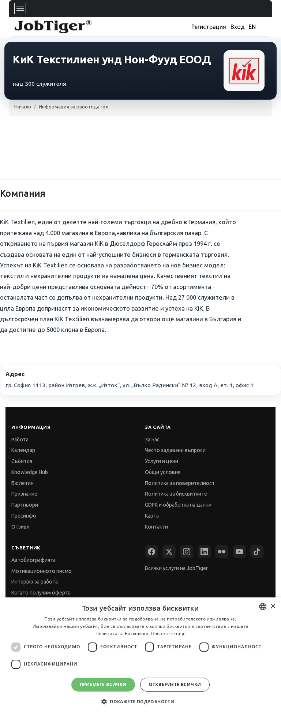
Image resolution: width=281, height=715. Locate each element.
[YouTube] (239, 551)
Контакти (156, 527)
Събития (21, 461)
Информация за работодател (73, 107)
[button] (140, 701)
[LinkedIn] (204, 551)
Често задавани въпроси (175, 450)
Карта (152, 516)
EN (252, 26)
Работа (20, 439)
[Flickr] (221, 551)
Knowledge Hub (29, 472)
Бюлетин (22, 483)
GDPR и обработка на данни (178, 505)
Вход (238, 26)
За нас (152, 439)
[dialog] (140, 656)
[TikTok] (256, 551)
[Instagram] (186, 551)
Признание (24, 494)
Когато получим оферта (41, 593)
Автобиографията (33, 560)
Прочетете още (168, 633)
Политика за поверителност (180, 483)
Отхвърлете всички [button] (175, 684)
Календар (23, 450)
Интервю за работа (34, 582)
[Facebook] (151, 551)
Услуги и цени (161, 461)
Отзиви (20, 527)
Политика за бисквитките (176, 494)
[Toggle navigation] (20, 8)
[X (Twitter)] (169, 551)
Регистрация (208, 26)
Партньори (24, 505)
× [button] (273, 606)
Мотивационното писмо (41, 571)
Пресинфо (23, 516)
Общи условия (162, 472)
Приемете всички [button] (103, 684)
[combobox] (262, 606)
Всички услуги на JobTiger (176, 568)
